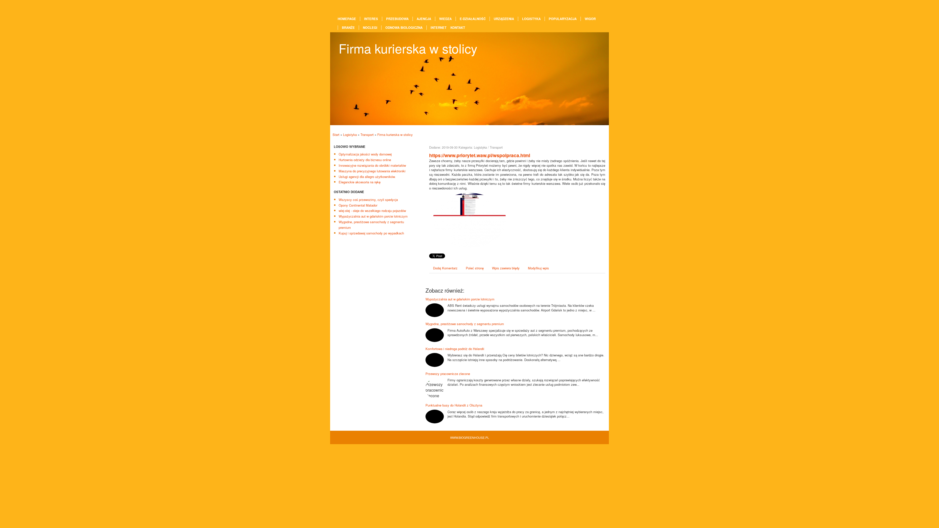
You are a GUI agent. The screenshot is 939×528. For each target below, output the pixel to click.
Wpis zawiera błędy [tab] (506, 268)
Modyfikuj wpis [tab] (538, 268)
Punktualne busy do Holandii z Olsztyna (453, 405)
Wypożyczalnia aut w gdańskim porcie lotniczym (373, 216)
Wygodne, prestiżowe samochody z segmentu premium (464, 323)
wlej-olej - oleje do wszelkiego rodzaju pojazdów (372, 210)
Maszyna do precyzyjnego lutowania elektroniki (372, 171)
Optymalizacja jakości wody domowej (365, 154)
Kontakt (457, 27)
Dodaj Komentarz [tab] (445, 268)
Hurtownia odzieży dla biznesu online (365, 159)
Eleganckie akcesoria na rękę (359, 182)
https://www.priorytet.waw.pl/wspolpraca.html (479, 155)
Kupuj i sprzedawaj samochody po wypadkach (371, 233)
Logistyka (350, 134)
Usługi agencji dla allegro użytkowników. (367, 176)
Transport (367, 134)
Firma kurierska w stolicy (395, 134)
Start (336, 134)
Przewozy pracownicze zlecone (447, 373)
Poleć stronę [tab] (475, 268)
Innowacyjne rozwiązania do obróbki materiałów (372, 165)
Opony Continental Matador (358, 205)
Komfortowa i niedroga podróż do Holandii (454, 348)
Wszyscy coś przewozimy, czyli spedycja (368, 199)
